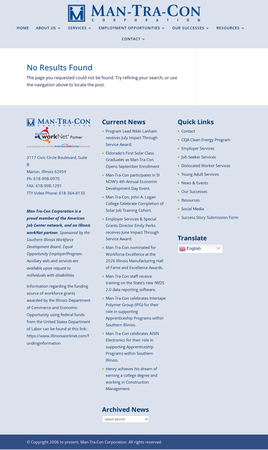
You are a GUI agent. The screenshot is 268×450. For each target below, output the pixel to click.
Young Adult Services (200, 174)
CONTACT (131, 39)
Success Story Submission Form (209, 217)
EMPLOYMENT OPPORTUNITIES (129, 28)
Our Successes (194, 191)
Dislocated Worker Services (205, 165)
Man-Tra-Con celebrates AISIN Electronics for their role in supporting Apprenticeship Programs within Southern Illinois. (132, 347)
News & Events (194, 182)
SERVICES (77, 28)
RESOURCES (228, 28)
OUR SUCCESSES (188, 28)
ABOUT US (46, 28)
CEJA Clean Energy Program (205, 139)
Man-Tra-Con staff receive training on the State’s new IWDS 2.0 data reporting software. (135, 283)
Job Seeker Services (198, 157)
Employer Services (197, 148)
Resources (190, 200)
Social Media (192, 208)
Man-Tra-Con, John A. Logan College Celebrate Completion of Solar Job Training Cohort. (135, 203)
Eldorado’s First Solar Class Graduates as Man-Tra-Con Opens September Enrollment (132, 159)
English (193, 248)
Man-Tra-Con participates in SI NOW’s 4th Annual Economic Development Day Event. (133, 181)
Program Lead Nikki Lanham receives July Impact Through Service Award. (132, 137)
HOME (23, 28)
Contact (188, 131)
